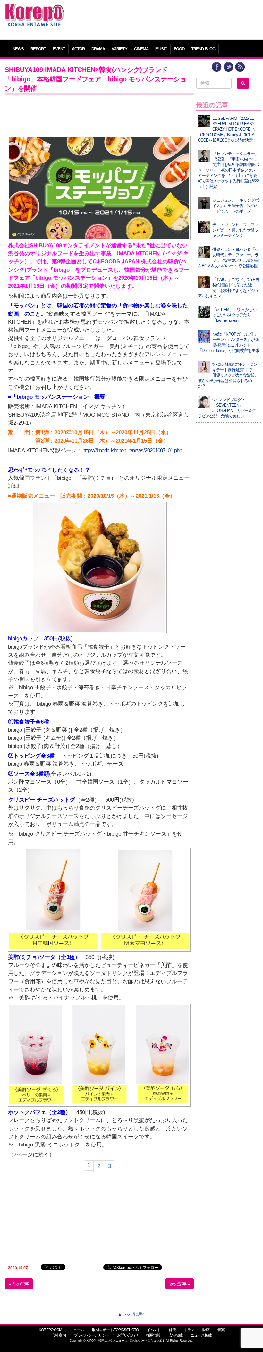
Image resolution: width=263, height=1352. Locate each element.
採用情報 (153, 1335)
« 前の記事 (19, 1283)
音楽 (221, 1330)
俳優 (172, 1330)
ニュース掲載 (201, 1335)
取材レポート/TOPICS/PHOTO (115, 1330)
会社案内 (59, 1335)
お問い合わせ (127, 1335)
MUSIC (161, 49)
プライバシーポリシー (91, 1335)
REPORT (38, 49)
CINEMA (141, 49)
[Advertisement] (164, 17)
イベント (154, 1330)
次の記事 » (180, 1283)
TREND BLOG (203, 49)
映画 (205, 1330)
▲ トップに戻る (132, 1314)
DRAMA (98, 49)
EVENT (59, 49)
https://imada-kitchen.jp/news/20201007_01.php (132, 450)
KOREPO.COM (50, 1330)
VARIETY (119, 49)
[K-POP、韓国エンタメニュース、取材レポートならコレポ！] (34, 9)
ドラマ (189, 1330)
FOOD (179, 49)
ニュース (77, 1330)
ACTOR (78, 49)
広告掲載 (175, 1335)
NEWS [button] (18, 49)
